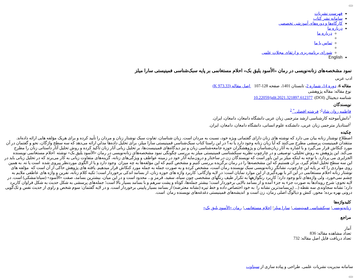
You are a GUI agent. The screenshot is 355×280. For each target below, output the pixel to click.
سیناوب (252, 266)
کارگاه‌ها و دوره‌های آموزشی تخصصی (311, 23)
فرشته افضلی (306, 111)
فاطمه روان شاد (337, 111)
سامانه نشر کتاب (328, 18)
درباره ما (335, 28)
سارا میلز (282, 208)
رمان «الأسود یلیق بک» (222, 208)
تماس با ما (323, 43)
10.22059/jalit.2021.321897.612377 (283, 97)
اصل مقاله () (232, 86)
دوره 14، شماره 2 (321, 86)
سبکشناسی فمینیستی (311, 208)
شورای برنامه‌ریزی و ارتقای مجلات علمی (297, 52)
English (335, 57)
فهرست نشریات (328, 13)
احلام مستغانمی (257, 208)
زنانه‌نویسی (341, 208)
